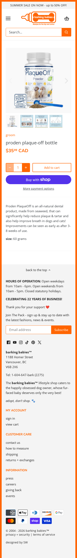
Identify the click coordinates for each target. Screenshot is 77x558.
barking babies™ (37, 531)
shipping (12, 454)
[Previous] (11, 80)
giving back (14, 490)
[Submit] (66, 32)
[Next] (66, 80)
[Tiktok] (27, 342)
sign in (10, 418)
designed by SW (17, 542)
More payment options (38, 188)
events (10, 496)
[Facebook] (8, 342)
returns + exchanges (20, 460)
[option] (38, 80)
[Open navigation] (8, 18)
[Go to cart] (66, 18)
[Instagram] (21, 342)
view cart (12, 424)
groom (10, 135)
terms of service (44, 534)
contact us (13, 442)
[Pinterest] (33, 342)
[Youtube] (14, 342)
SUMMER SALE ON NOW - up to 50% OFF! (38, 5)
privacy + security (18, 534)
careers (11, 484)
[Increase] (26, 167)
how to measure (17, 448)
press (9, 478)
